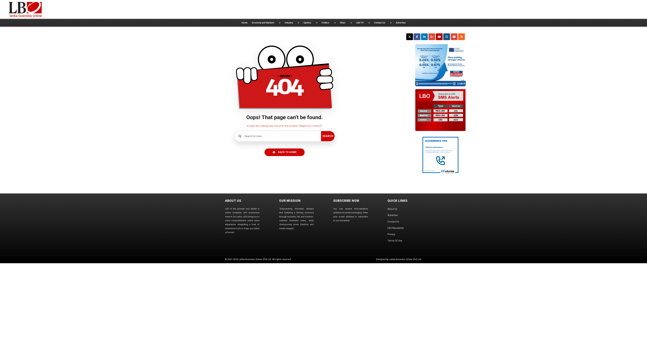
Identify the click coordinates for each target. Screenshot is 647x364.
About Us (392, 209)
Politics (325, 22)
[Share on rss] (461, 36)
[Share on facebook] (417, 36)
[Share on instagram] (446, 36)
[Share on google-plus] (431, 36)
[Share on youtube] (439, 36)
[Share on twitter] (409, 36)
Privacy (391, 234)
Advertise (401, 22)
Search (327, 136)
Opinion (307, 22)
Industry (289, 22)
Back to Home (287, 152)
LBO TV (359, 22)
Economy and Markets (263, 22)
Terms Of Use (395, 240)
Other (342, 22)
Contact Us (379, 22)
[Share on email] (454, 36)
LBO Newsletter (396, 228)
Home (244, 22)
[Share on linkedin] (424, 36)
